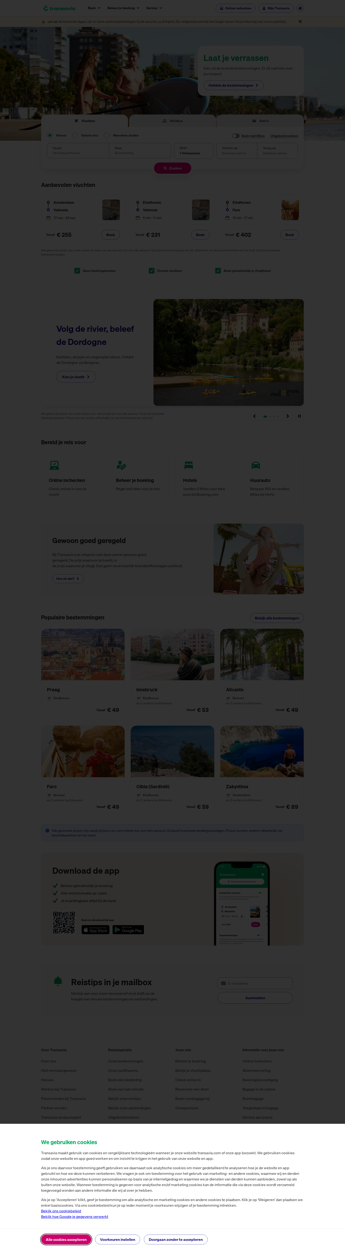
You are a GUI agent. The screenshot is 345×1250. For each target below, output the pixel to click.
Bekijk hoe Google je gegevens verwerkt (74, 1216)
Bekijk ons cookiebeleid (61, 1211)
